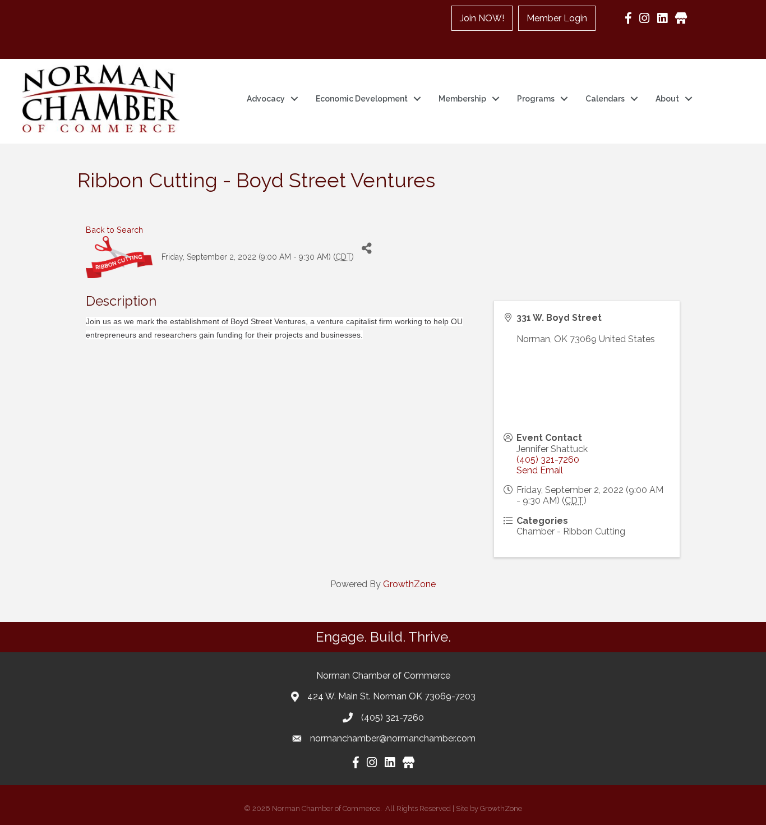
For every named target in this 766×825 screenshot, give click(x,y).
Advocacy (266, 98)
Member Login (557, 18)
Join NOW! (482, 18)
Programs (536, 98)
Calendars (605, 98)
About (667, 98)
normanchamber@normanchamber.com (393, 738)
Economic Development (362, 98)
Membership (462, 98)
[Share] (366, 248)
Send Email (539, 470)
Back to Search (114, 229)
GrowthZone (409, 584)
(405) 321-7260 (547, 459)
